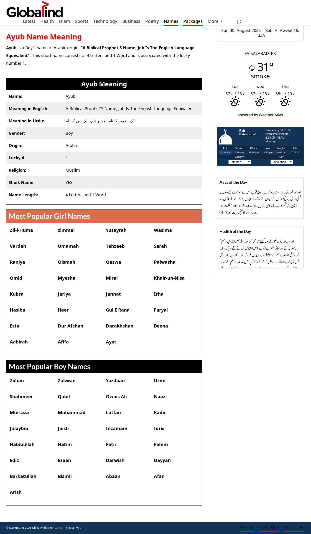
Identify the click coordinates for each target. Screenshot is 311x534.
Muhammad (72, 412)
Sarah (160, 246)
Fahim (161, 444)
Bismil (65, 476)
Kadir (160, 412)
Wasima (163, 230)
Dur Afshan (70, 326)
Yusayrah (116, 230)
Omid (16, 278)
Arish (16, 492)
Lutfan (113, 412)
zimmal (66, 230)
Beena (161, 326)
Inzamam (116, 428)
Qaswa (113, 262)
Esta (14, 326)
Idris (159, 428)
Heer (63, 310)
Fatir (111, 444)
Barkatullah (23, 476)
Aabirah (19, 342)
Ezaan (64, 460)
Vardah (18, 246)
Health (47, 22)
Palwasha (165, 262)
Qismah (66, 262)
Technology (105, 22)
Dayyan (162, 460)
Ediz (14, 460)
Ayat (111, 342)
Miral (112, 278)
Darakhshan (119, 326)
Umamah (68, 246)
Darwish (115, 460)
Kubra (16, 294)
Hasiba (17, 310)
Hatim (65, 444)
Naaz (159, 396)
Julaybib (19, 428)
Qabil (64, 396)
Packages (193, 22)
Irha (158, 294)
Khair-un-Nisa (169, 278)
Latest (29, 22)
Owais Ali (116, 396)
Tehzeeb (115, 246)
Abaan (113, 476)
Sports (81, 22)
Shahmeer (21, 396)
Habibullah (22, 444)
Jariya (64, 294)
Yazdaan (115, 380)
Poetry (152, 22)
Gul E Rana (118, 310)
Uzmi (160, 380)
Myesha (66, 278)
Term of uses (293, 527)
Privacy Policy (269, 527)
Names (171, 22)
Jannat (113, 294)
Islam (64, 22)
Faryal (161, 310)
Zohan (17, 380)
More (213, 22)
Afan (159, 476)
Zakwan (67, 380)
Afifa (63, 342)
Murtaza (19, 412)
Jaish (63, 428)
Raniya (17, 262)
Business (131, 22)
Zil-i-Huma (21, 230)
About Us (247, 527)
